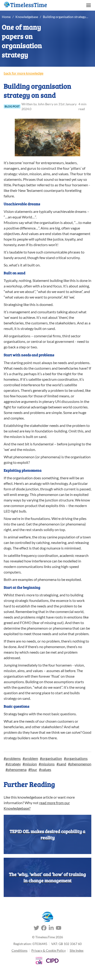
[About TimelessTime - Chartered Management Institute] (39, 961)
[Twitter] (36, 928)
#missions (47, 764)
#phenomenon (79, 764)
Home (6, 17)
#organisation (51, 758)
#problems (12, 758)
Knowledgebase (26, 17)
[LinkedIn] (51, 928)
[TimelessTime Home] (47, 917)
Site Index (76, 950)
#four (32, 769)
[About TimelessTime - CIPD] (52, 961)
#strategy (13, 764)
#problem (30, 758)
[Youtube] (58, 928)
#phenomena (16, 769)
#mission (30, 764)
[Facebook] (44, 928)
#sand (61, 764)
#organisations (76, 758)
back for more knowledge (23, 73)
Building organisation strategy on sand (66, 17)
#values (45, 769)
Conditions (19, 950)
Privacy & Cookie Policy (48, 950)
